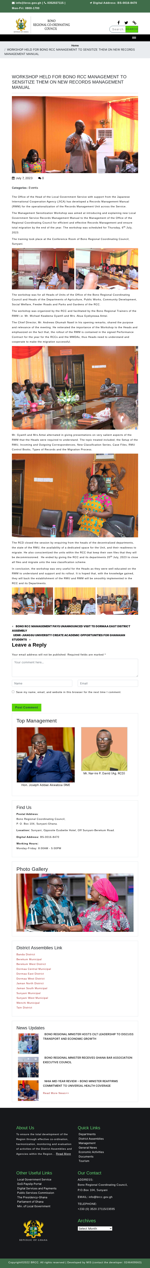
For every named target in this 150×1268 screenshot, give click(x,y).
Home (75, 45)
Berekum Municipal (29, 959)
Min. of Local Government (33, 1206)
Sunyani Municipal (28, 993)
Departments (87, 1134)
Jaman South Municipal (31, 988)
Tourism (84, 1161)
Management (87, 1143)
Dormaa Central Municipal (33, 968)
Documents (86, 1156)
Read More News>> (56, 1093)
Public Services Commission (35, 1192)
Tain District (24, 1007)
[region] (75, 903)
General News (88, 1147)
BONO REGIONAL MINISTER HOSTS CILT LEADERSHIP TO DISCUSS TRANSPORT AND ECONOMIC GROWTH (88, 1036)
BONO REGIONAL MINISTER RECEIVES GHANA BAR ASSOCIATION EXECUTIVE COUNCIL (87, 1060)
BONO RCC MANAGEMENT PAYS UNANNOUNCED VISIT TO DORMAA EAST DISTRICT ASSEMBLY (71, 629)
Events (33, 187)
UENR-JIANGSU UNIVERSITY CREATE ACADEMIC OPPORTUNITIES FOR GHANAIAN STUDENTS (68, 637)
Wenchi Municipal (28, 1002)
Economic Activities (91, 1152)
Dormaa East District (30, 973)
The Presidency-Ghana (32, 1197)
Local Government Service (34, 1179)
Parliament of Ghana (30, 1201)
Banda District (25, 954)
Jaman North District (30, 983)
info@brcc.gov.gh (28, 2)
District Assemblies (91, 1138)
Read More (63, 1153)
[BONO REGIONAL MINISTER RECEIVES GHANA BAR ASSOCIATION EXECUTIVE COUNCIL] (28, 1067)
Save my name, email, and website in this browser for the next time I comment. (68, 692)
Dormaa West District (30, 978)
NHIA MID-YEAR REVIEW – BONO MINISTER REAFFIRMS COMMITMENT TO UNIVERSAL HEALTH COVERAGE (80, 1083)
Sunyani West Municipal (32, 997)
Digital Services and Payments (37, 1188)
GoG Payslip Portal (29, 1184)
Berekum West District (31, 964)
